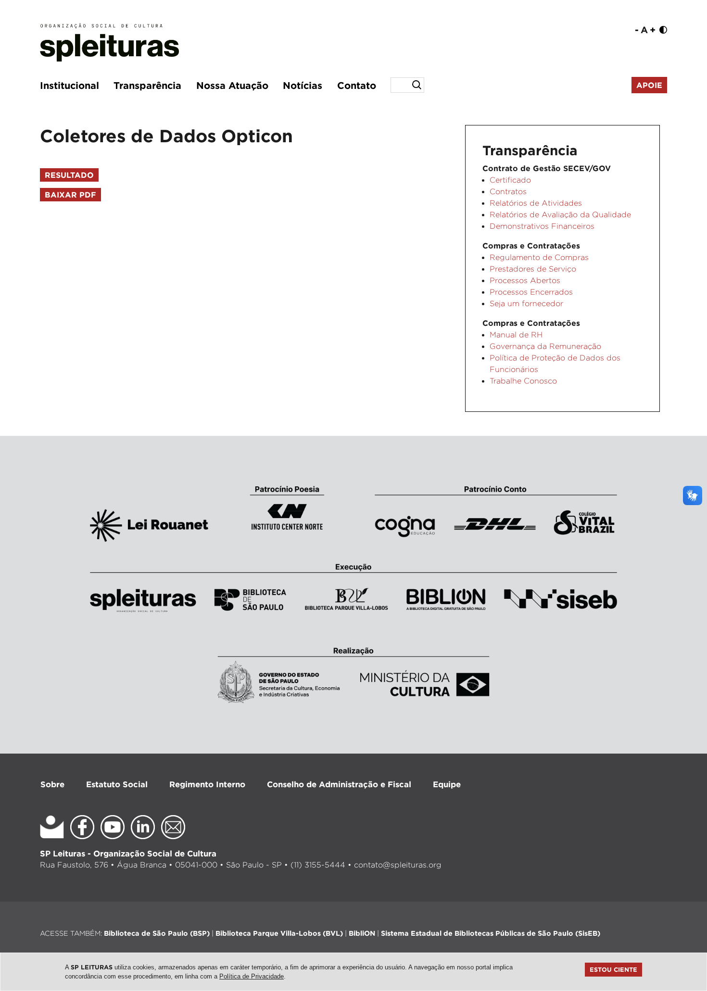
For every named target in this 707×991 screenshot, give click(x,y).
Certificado (510, 180)
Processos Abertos (525, 280)
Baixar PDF (70, 194)
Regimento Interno (207, 784)
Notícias (302, 85)
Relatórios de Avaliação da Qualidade (560, 215)
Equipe (447, 784)
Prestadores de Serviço (533, 269)
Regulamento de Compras (539, 257)
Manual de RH (516, 335)
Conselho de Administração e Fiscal (339, 784)
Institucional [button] (69, 85)
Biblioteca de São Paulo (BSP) (157, 933)
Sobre (52, 784)
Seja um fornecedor (526, 303)
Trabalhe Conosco (523, 381)
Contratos (508, 191)
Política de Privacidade (251, 976)
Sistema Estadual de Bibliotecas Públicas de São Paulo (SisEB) (490, 933)
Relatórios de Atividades (536, 203)
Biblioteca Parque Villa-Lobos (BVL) (279, 933)
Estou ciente (613, 969)
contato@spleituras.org (398, 865)
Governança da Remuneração (545, 346)
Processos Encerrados (531, 292)
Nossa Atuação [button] (232, 85)
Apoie (649, 85)
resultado (69, 175)
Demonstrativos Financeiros (542, 226)
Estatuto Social (117, 784)
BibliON (362, 933)
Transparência (147, 85)
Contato (356, 85)
